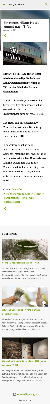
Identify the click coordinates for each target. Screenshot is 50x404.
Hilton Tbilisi (28, 198)
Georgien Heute (16, 4)
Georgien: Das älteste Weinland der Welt (20, 263)
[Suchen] (46, 4)
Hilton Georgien (11, 198)
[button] (5, 36)
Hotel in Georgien (12, 202)
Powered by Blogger (26, 394)
